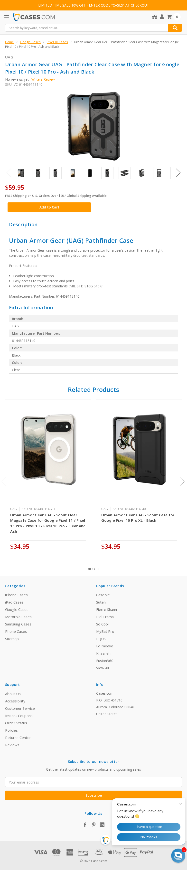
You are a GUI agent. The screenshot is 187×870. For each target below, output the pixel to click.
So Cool (102, 624)
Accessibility (15, 701)
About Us (13, 693)
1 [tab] (89, 569)
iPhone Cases (16, 594)
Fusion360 (104, 660)
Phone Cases (16, 631)
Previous (9, 172)
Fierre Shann (106, 609)
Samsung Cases (18, 624)
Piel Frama (105, 616)
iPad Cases (14, 602)
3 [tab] (98, 569)
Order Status (16, 722)
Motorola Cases (18, 616)
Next (178, 172)
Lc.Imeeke (104, 645)
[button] (178, 856)
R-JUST (102, 638)
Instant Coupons (19, 715)
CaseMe (103, 594)
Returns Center (18, 737)
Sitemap (12, 638)
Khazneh (103, 653)
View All (102, 667)
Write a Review (43, 79)
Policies (11, 730)
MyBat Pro (105, 631)
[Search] (175, 28)
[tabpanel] (48, 480)
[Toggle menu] (6, 17)
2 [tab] (94, 569)
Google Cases (16, 609)
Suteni (101, 602)
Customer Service (20, 708)
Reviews (12, 744)
